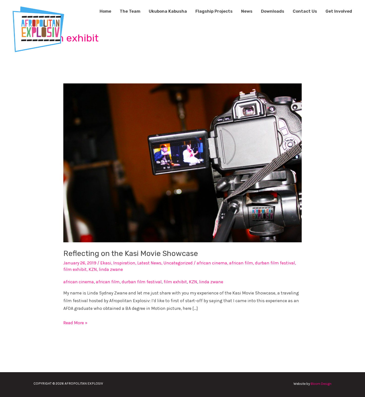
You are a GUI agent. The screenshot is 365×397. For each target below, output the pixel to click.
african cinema (212, 263)
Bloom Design (321, 384)
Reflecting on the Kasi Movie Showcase (130, 253)
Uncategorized (178, 263)
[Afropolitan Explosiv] (37, 28)
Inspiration (124, 263)
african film (241, 263)
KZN (93, 269)
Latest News (149, 263)
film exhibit (75, 269)
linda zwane (111, 269)
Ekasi (105, 263)
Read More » (75, 322)
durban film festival (275, 263)
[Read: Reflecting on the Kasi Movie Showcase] (182, 162)
